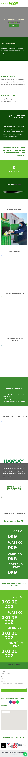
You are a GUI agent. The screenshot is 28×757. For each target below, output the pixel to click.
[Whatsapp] (17, 702)
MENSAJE (3, 681)
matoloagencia (14, 754)
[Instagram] (14, 702)
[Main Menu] (25, 3)
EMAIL (2, 676)
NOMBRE (3, 671)
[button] (2, 745)
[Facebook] (10, 702)
